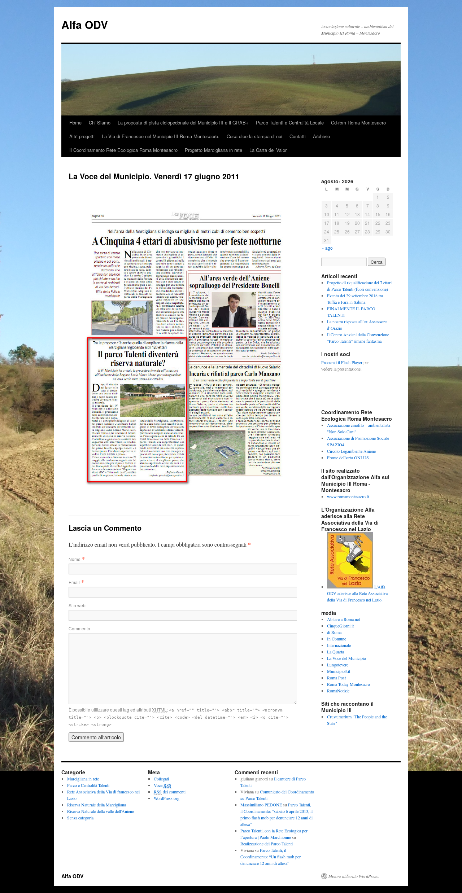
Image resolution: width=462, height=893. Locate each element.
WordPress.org (166, 798)
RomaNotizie (338, 690)
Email (74, 582)
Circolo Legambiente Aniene (351, 451)
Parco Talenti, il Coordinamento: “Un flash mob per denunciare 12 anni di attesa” (270, 856)
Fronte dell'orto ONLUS (348, 457)
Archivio (321, 136)
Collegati (161, 779)
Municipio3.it (338, 671)
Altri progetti (82, 136)
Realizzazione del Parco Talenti (266, 843)
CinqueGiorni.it (340, 626)
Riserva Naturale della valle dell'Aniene (100, 811)
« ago (327, 248)
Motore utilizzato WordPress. (353, 876)
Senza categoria (80, 817)
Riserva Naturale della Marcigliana (96, 804)
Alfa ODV (84, 24)
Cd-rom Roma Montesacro (358, 122)
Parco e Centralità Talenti (88, 785)
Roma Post (336, 677)
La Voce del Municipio (346, 658)
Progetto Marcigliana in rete (213, 149)
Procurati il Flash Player (341, 362)
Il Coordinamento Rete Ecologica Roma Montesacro (123, 149)
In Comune (336, 639)
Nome (74, 559)
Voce (162, 785)
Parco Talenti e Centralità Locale (290, 122)
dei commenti (170, 791)
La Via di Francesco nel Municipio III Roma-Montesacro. (160, 136)
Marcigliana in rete (83, 779)
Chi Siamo (99, 122)
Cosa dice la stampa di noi (254, 136)
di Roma (334, 632)
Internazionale (339, 645)
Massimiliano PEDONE (261, 804)
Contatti (297, 136)
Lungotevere (337, 664)
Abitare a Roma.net (343, 619)
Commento (79, 628)
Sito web (77, 605)
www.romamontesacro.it (348, 496)
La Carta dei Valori (268, 149)
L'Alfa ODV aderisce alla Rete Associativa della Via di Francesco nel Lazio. (357, 593)
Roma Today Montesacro (348, 684)
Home (75, 122)
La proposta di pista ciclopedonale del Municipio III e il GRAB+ (183, 122)
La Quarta (335, 652)
